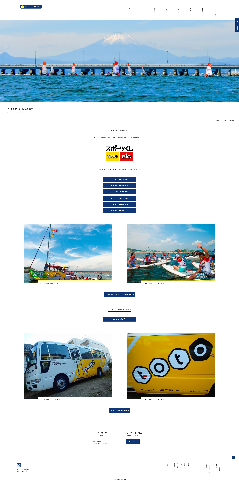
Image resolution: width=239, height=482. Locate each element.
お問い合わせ (132, 441)
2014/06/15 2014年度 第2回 (119, 204)
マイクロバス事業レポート (120, 319)
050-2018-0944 (134, 433)
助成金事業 (217, 120)
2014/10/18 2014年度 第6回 (119, 179)
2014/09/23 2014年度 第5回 (119, 186)
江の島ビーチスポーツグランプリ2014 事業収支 (119, 294)
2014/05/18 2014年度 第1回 (119, 210)
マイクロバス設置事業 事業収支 (119, 410)
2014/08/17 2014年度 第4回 (119, 192)
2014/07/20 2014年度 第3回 (119, 198)
